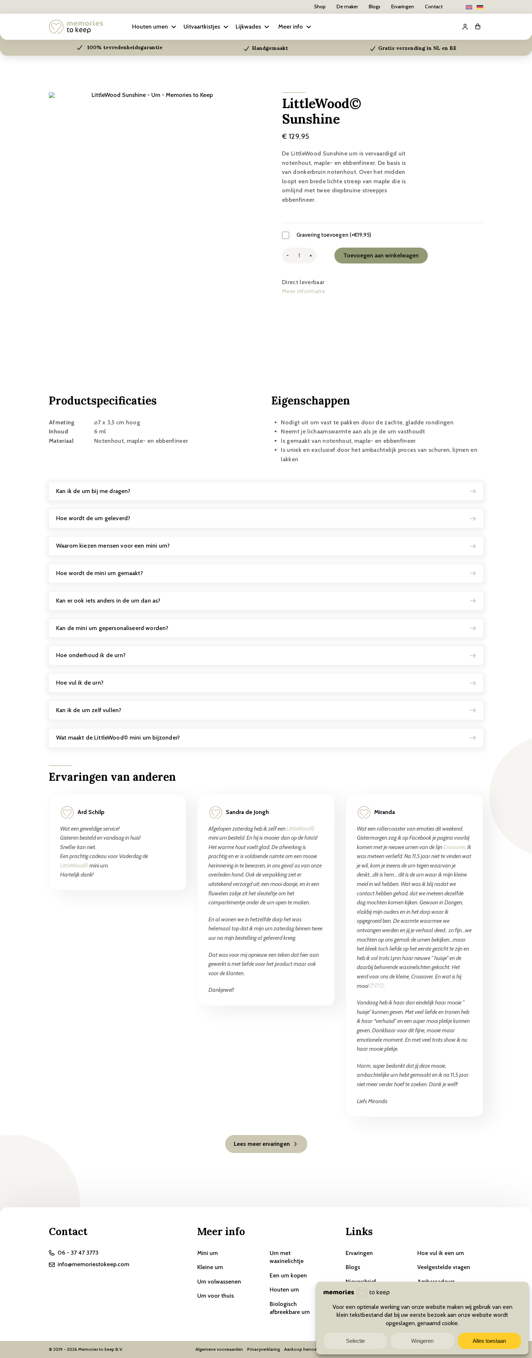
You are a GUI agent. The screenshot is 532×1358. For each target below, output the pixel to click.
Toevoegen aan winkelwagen (381, 255)
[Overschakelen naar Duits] (480, 7)
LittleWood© (74, 865)
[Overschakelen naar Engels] (469, 7)
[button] (155, 26)
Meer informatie (303, 291)
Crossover (454, 847)
